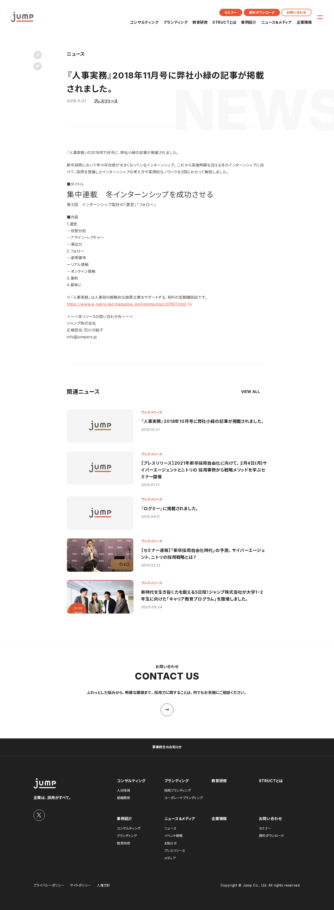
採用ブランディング (177, 790)
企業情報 (304, 22)
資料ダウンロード (262, 12)
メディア (170, 858)
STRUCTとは (224, 22)
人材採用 (123, 790)
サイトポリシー (80, 885)
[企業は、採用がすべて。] (22, 17)
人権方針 (103, 885)
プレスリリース (106, 101)
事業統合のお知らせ (167, 747)
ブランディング (175, 22)
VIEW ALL (250, 391)
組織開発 (123, 798)
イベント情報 (173, 836)
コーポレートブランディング (183, 798)
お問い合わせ (296, 12)
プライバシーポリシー (49, 885)
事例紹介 (248, 22)
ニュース (170, 828)
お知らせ (170, 843)
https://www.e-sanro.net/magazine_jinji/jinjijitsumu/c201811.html (126, 304)
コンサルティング (144, 22)
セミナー (230, 12)
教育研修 (200, 22)
